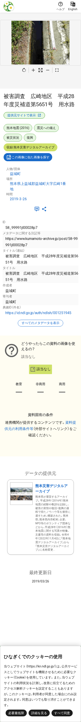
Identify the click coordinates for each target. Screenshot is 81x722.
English (72, 9)
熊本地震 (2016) (18, 128)
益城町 (15, 174)
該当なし (43, 369)
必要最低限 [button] (16, 713)
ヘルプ (60, 9)
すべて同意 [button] (62, 713)
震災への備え (46, 128)
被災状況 (13, 137)
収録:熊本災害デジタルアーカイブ (30, 147)
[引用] (37, 209)
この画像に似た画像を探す (31, 157)
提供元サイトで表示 (21, 115)
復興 (30, 137)
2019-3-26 (18, 199)
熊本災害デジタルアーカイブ (51, 488)
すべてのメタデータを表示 (40, 323)
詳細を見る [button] (39, 713)
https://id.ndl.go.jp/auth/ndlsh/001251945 (38, 313)
